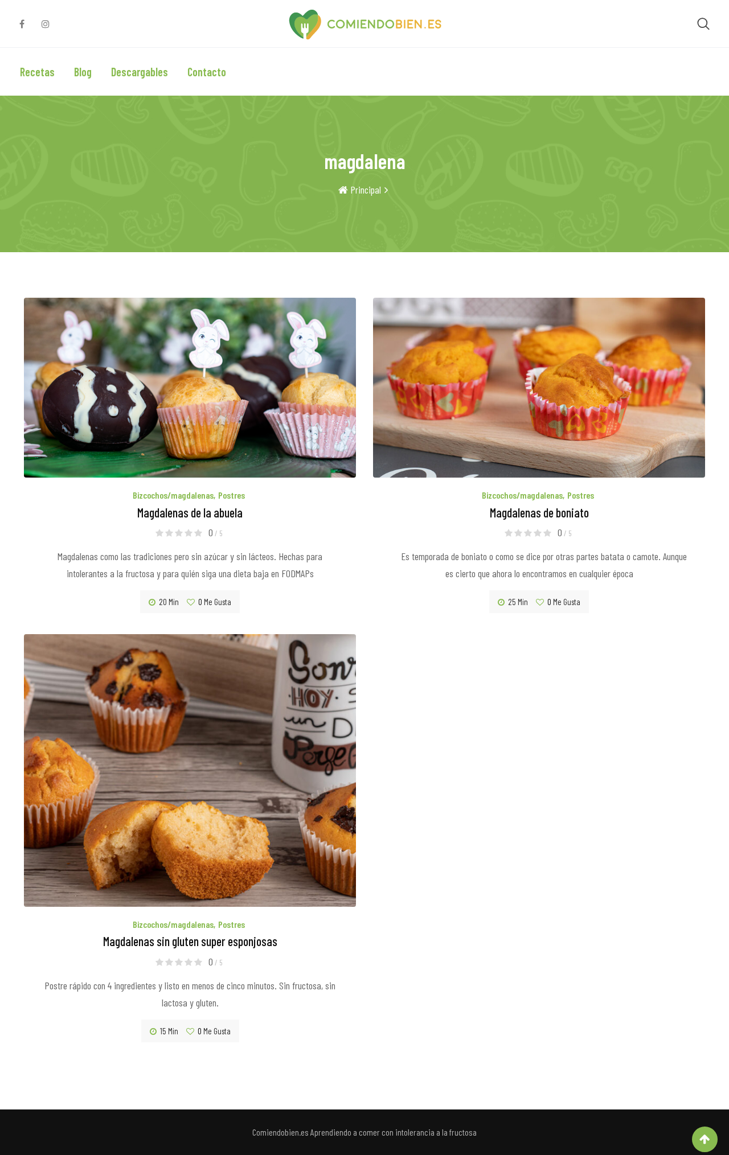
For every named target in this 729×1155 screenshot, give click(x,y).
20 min (169, 602)
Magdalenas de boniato (539, 512)
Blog (83, 72)
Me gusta (214, 602)
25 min (518, 602)
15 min (169, 1031)
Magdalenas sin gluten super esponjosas (190, 941)
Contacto (206, 72)
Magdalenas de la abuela (190, 512)
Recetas (37, 72)
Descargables (139, 72)
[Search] (703, 23)
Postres (231, 495)
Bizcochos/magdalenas (173, 495)
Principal (364, 189)
